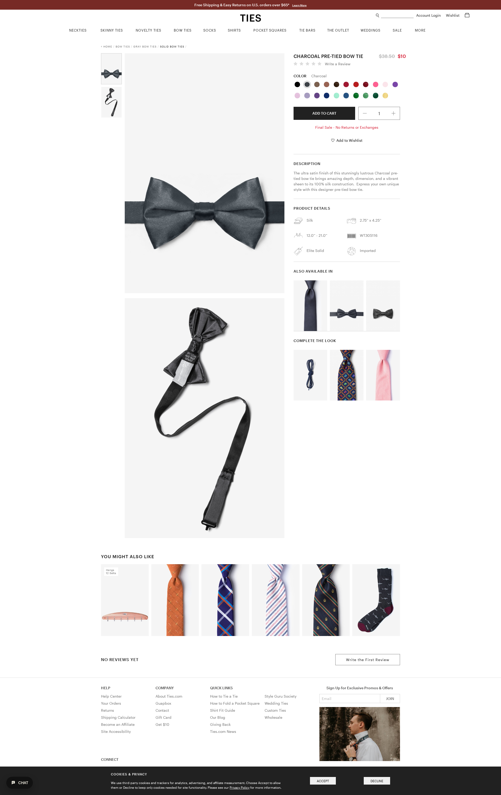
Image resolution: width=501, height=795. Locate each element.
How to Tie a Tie (224, 696)
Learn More (299, 5)
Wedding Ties (276, 703)
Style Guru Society (280, 696)
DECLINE (377, 781)
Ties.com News (223, 731)
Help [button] (105, 688)
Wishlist (453, 15)
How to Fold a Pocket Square (235, 703)
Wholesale (273, 717)
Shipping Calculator (118, 717)
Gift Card (163, 717)
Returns (107, 710)
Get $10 (162, 724)
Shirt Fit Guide (222, 710)
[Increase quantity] (393, 113)
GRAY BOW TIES (145, 46)
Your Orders (111, 703)
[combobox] (397, 15)
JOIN (390, 698)
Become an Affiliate (118, 724)
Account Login (429, 15)
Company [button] (165, 688)
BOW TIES (123, 46)
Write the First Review (367, 659)
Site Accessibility (116, 731)
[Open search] (378, 15)
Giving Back (220, 724)
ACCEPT (323, 781)
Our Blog (217, 717)
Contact (162, 710)
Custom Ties (275, 710)
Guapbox (163, 703)
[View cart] (467, 15)
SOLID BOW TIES (172, 46)
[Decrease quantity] (365, 113)
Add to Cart (324, 113)
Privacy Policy (239, 787)
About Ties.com (169, 696)
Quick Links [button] (221, 688)
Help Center (111, 696)
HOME (107, 46)
